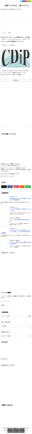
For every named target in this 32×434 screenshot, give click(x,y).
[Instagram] (26, 1)
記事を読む (16, 80)
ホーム (4, 33)
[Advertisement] (18, 22)
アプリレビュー (12, 45)
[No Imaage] (16, 59)
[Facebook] (24, 1)
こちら (13, 176)
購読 (3, 305)
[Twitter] (22, 1)
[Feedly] (30, 1)
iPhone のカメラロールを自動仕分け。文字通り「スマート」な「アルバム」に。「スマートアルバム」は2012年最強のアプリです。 (16, 39)
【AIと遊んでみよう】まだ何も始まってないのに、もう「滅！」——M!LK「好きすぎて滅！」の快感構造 (16, 232)
